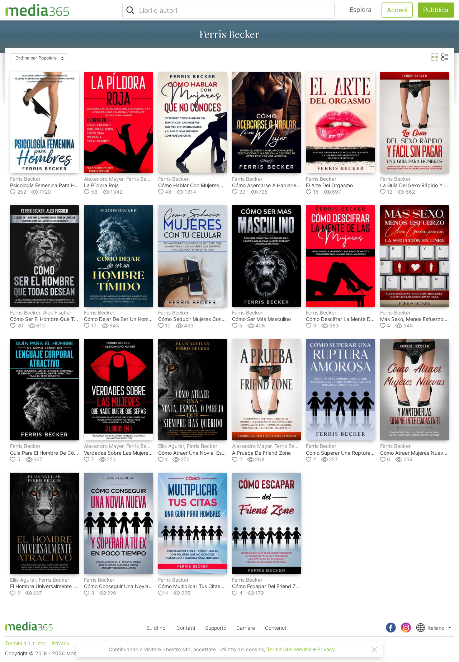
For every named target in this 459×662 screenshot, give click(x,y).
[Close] (374, 649)
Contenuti (276, 628)
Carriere (245, 628)
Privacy (326, 649)
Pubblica (436, 10)
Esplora (361, 9)
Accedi (397, 10)
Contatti (185, 628)
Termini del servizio (289, 649)
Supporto (215, 628)
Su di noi (156, 628)
